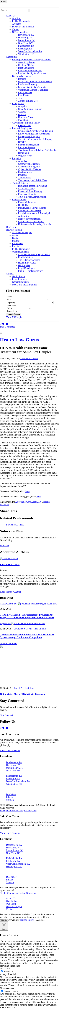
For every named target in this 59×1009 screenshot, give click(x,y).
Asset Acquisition (26, 62)
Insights (16, 240)
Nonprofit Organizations (29, 218)
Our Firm (16, 18)
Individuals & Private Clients (32, 207)
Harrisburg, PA (25, 37)
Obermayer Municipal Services (33, 89)
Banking (22, 78)
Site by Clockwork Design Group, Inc (18, 810)
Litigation (16, 158)
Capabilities (11, 57)
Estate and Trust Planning (30, 191)
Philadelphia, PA (26, 46)
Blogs (15, 238)
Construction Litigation (29, 166)
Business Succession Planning (32, 186)
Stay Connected (8, 326)
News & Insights (14, 229)
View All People (14, 317)
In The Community (21, 21)
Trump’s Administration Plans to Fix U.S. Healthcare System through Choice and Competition (27, 636)
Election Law (24, 125)
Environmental (25, 172)
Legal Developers (26, 268)
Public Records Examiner (30, 271)
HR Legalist (24, 265)
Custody (22, 111)
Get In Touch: (18, 276)
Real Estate (23, 95)
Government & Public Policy (26, 122)
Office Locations (20, 32)
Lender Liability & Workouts (32, 73)
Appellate (22, 161)
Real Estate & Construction (31, 221)
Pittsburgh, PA (25, 48)
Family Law (18, 103)
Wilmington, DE (26, 54)
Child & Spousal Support (30, 109)
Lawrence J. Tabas (29, 358)
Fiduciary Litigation (27, 194)
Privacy (9, 797)
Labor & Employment (22, 128)
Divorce (22, 114)
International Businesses (29, 210)
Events (15, 246)
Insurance (22, 175)
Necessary (8, 971)
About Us (10, 15)
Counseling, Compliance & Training (35, 131)
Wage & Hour (25, 155)
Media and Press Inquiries (24, 284)
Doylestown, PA (26, 35)
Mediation (23, 120)
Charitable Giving (26, 188)
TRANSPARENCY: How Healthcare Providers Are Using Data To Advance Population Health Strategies (27, 616)
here (27, 491)
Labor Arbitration (26, 147)
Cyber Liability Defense (29, 169)
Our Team (11, 227)
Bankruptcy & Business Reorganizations (31, 59)
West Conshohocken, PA (30, 51)
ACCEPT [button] (41, 920)
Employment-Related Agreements (34, 133)
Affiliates (16, 24)
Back (3, 1)
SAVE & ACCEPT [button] (9, 1007)
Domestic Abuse (26, 117)
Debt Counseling (26, 67)
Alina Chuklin (39, 628)
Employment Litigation (29, 136)
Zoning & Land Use (28, 100)
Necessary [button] (5, 968)
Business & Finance (21, 76)
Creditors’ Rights (26, 65)
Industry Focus (19, 199)
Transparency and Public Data (32, 180)
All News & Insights (22, 232)
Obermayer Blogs (20, 251)
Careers (15, 29)
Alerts (15, 235)
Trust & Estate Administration (32, 196)
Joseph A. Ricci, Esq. (24, 688)
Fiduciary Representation (30, 70)
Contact (9, 273)
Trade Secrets (24, 177)
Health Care (24, 205)
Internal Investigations (28, 144)
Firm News (17, 243)
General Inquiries (20, 282)
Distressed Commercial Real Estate (35, 81)
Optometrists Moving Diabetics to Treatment (23, 694)
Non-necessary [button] (7, 988)
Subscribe (4, 545)
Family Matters (25, 257)
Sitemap (10, 800)
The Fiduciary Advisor (29, 260)
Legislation (5, 623)
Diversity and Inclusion (23, 26)
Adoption (22, 106)
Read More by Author (10, 591)
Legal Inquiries (19, 279)
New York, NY (25, 43)
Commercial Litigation (29, 164)
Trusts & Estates (20, 183)
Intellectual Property (27, 84)
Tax (20, 98)
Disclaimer (11, 794)
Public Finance (25, 92)
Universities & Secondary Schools (34, 224)
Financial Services (27, 202)
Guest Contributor (8, 603)
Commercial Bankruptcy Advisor (34, 254)
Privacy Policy (27, 920)
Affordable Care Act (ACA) (28, 501)
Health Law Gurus (27, 262)
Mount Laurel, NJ (26, 40)
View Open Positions (10, 750)
